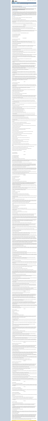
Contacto (32, 0)
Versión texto (35, 0)
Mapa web (30, 0)
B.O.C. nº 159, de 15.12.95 (14, 15)
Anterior (34, 5)
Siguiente (36, 5)
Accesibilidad (28, 0)
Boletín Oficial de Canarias (17, 1)
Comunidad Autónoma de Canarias (13, 1)
